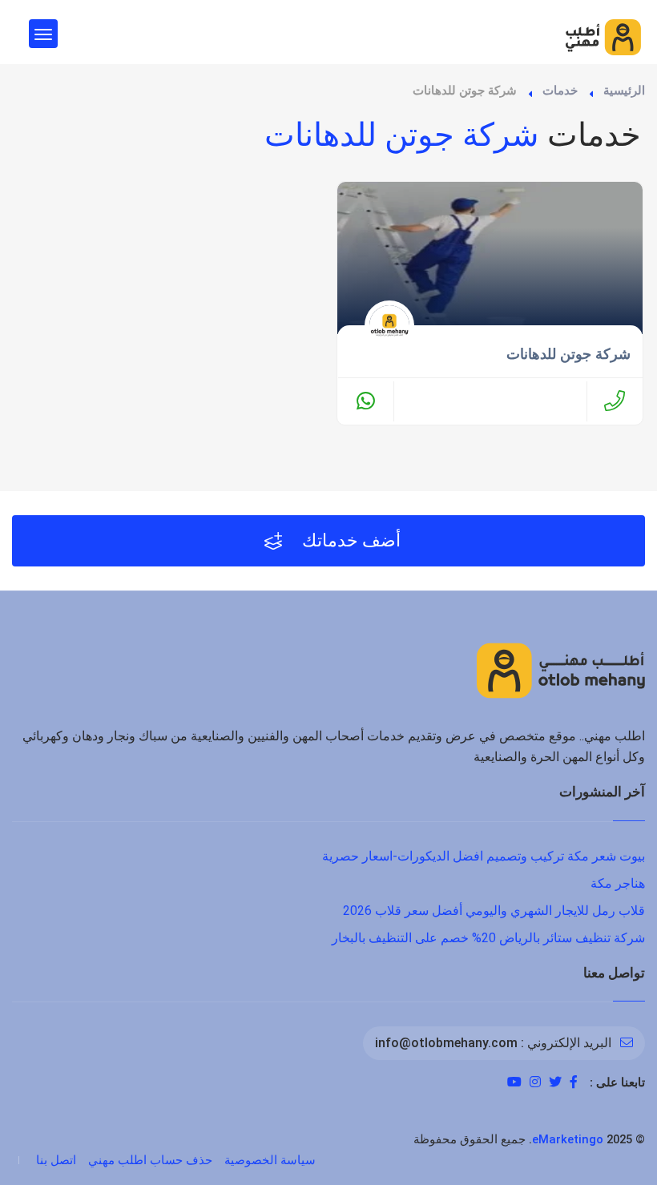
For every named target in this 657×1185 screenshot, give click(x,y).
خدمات (560, 90)
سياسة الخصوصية (270, 1160)
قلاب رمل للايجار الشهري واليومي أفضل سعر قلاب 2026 (494, 910)
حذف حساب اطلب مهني (150, 1160)
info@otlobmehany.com (446, 1042)
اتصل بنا (56, 1160)
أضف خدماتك (349, 540)
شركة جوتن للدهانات (568, 354)
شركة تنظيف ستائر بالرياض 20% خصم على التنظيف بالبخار (488, 937)
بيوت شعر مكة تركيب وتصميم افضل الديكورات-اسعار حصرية (483, 856)
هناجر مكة (617, 883)
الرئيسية (624, 90)
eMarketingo (567, 1139)
